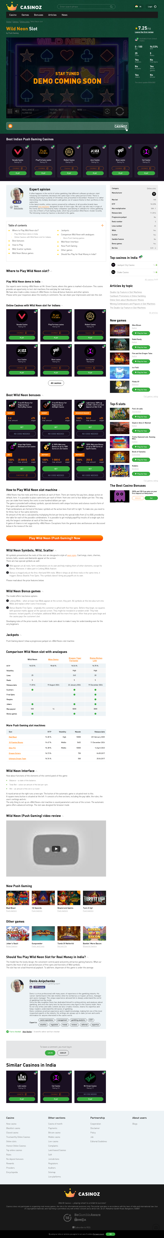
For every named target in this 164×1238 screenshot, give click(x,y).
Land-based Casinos (57, 1150)
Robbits (135, 466)
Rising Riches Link (96, 659)
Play (18, 173)
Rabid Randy (137, 339)
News (64, 14)
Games (25, 14)
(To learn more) (98, 1234)
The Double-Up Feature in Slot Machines (128, 307)
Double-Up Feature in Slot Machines (126, 292)
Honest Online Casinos (16, 1145)
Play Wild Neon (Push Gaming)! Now (54, 538)
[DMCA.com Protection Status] (80, 1220)
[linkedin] (31, 987)
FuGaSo (135, 442)
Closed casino (12, 1132)
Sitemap (51, 1172)
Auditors (52, 1167)
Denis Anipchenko (18, 207)
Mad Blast (13, 737)
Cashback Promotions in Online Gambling (128, 296)
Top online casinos (14, 1150)
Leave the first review (144, 32)
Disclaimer (95, 1128)
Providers (10, 1167)
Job (91, 1137)
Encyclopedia (12, 1172)
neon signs (71, 555)
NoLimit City (62, 946)
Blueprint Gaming (90, 946)
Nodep (10, 413)
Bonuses (38, 14)
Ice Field (135, 367)
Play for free (142, 333)
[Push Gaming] (154, 194)
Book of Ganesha (138, 452)
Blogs (134, 1123)
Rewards (10, 1163)
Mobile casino (54, 1137)
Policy (93, 1132)
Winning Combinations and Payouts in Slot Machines (132, 303)
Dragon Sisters (15, 753)
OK (111, 1234)
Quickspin (135, 469)
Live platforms (54, 1176)
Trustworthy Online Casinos (18, 1137)
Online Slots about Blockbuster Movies (127, 300)
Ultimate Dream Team (17, 758)
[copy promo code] (22, 168)
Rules (8, 1154)
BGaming (135, 384)
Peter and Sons (38, 946)
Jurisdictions (53, 1159)
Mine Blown (136, 325)
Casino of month (55, 1123)
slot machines (43, 206)
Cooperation (95, 1123)
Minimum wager (82, 413)
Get (21, 427)
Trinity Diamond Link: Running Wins (143, 438)
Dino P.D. (12, 748)
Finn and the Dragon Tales (142, 353)
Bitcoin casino (54, 1132)
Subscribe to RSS (82, 1227)
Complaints (53, 1145)
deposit (45, 455)
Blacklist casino (13, 1128)
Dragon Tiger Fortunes (75, 659)
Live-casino (53, 1141)
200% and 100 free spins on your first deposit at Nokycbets (144, 492)
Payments (52, 1128)
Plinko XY (135, 382)
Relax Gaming (11, 946)
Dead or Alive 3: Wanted (141, 423)
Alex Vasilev (27, 1032)
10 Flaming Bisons (16, 742)
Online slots (11, 1141)
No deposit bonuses (14, 1159)
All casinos (56, 383)
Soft (50, 1154)
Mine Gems (53, 659)
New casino (11, 1123)
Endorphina (136, 454)
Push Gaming (11, 911)
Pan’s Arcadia (137, 409)
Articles (52, 14)
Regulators (53, 1163)
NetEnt (134, 328)
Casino (12, 14)
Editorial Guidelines (98, 1141)
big (9, 455)
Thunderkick (136, 411)
